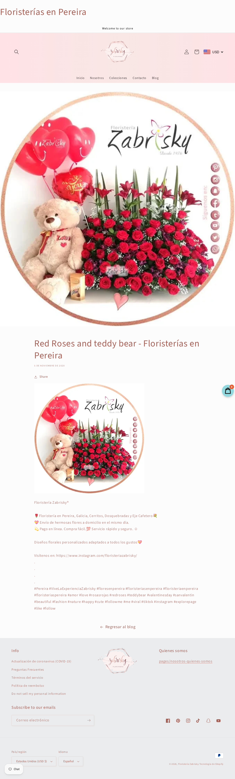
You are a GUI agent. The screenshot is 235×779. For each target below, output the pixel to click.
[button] (16, 52)
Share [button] (43, 376)
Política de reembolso (27, 685)
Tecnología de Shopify (211, 764)
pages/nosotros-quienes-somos (186, 661)
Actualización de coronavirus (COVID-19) (41, 661)
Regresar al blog (120, 627)
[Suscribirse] (89, 720)
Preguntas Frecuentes (27, 669)
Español (68, 761)
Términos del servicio (27, 677)
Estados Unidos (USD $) (31, 761)
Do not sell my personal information (38, 694)
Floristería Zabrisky (188, 764)
